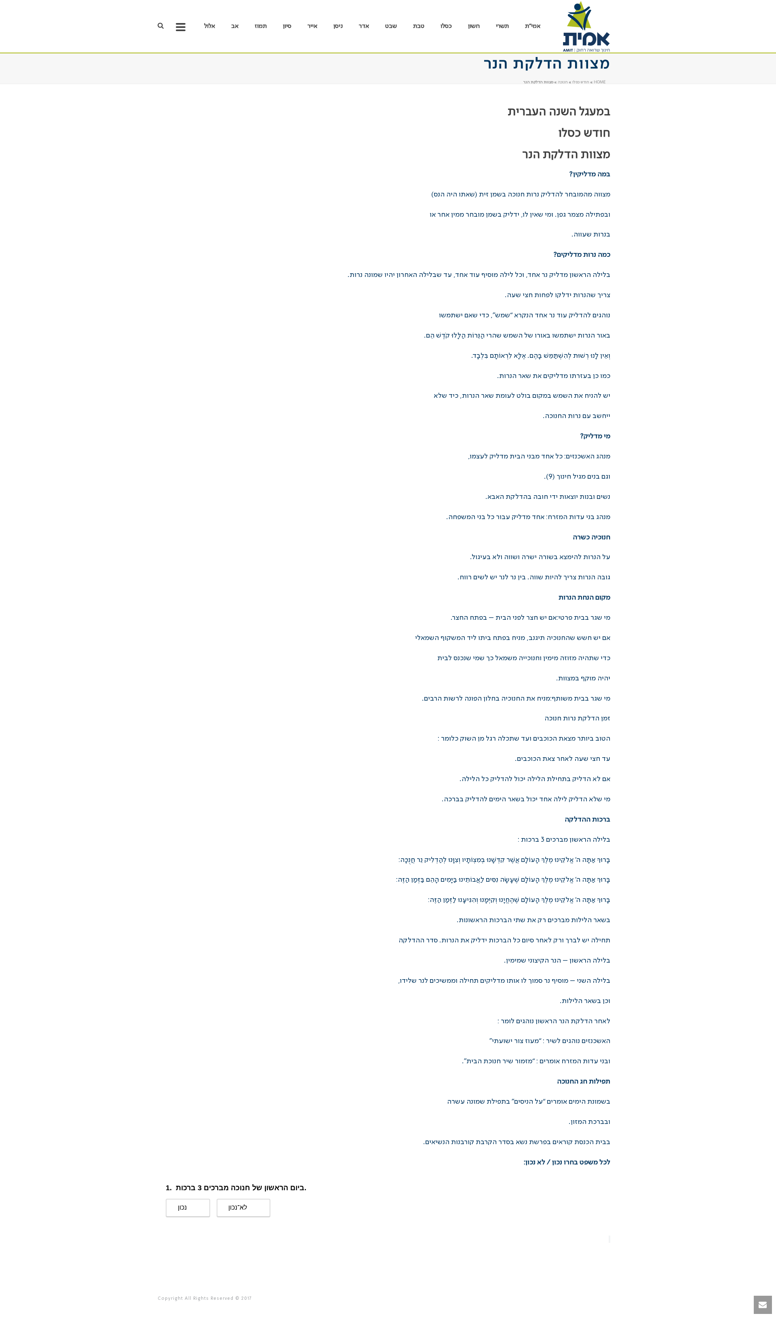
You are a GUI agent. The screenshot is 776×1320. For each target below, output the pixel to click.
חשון (474, 26)
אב (234, 26)
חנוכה (563, 82)
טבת (418, 26)
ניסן (338, 26)
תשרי (502, 26)
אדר (364, 26)
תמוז (261, 26)
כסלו (446, 26)
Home (599, 82)
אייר (312, 26)
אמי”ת (532, 26)
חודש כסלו (580, 82)
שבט (391, 26)
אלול (209, 26)
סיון (287, 26)
